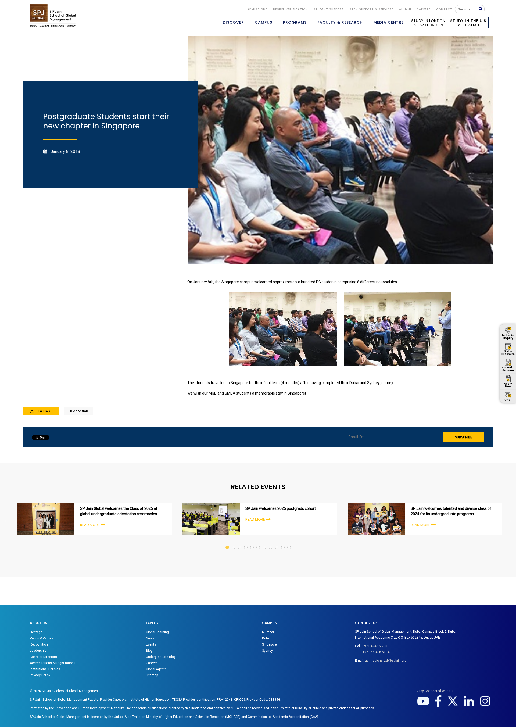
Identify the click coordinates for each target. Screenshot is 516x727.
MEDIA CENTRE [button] (389, 22)
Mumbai (268, 632)
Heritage (36, 632)
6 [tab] (258, 542)
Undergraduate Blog (161, 657)
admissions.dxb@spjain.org (385, 660)
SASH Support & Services (371, 9)
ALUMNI (405, 9)
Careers (424, 9)
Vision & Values (41, 638)
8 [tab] (271, 542)
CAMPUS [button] (263, 22)
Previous (6, 520)
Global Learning (157, 632)
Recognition (39, 644)
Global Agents (156, 669)
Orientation (78, 411)
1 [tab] (227, 542)
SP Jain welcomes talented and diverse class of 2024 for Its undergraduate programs (451, 511)
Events (151, 644)
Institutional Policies (45, 669)
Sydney (267, 651)
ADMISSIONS (257, 9)
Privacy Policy (40, 675)
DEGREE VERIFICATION (290, 9)
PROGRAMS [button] (295, 22)
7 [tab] (265, 542)
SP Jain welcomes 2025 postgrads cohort (280, 508)
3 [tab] (240, 542)
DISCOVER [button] (233, 22)
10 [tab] (283, 542)
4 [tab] (246, 542)
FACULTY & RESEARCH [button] (340, 22)
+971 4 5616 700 (374, 646)
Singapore (269, 644)
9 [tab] (277, 542)
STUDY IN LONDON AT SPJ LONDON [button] (428, 23)
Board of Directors (43, 657)
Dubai (266, 638)
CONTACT (444, 9)
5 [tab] (252, 542)
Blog (149, 651)
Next (510, 520)
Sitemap (152, 675)
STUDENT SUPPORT (328, 9)
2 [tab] (234, 542)
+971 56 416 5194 (376, 652)
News (150, 638)
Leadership (38, 651)
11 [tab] (289, 542)
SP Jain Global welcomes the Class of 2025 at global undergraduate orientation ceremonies (118, 511)
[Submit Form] (481, 9)
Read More (90, 524)
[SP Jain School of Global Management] (53, 15)
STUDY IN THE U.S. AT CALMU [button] (468, 23)
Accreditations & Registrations (53, 663)
